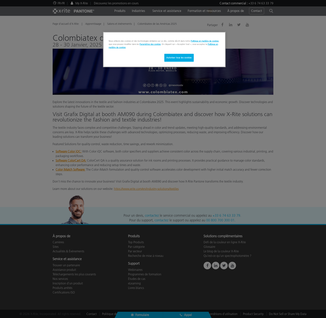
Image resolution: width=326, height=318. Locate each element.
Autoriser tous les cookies (179, 57)
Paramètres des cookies (150, 44)
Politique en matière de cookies (205, 41)
